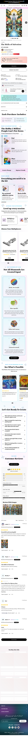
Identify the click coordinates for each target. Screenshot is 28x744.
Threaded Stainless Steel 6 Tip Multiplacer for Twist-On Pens (9, 251)
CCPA (12, 732)
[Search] (22, 5)
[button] (26, 22)
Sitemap (15, 732)
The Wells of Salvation (17, 40)
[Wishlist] (24, 5)
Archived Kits (21, 732)
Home (2, 40)
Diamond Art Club (15, 733)
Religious (14, 66)
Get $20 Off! (17, 724)
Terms (5, 732)
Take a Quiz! (10, 724)
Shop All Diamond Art (8, 40)
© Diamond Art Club (9, 252)
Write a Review (15, 465)
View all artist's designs (7, 50)
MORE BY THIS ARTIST (14, 70)
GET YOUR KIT (14, 357)
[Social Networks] (9, 727)
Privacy (9, 732)
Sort (17, 520)
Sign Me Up (23, 721)
